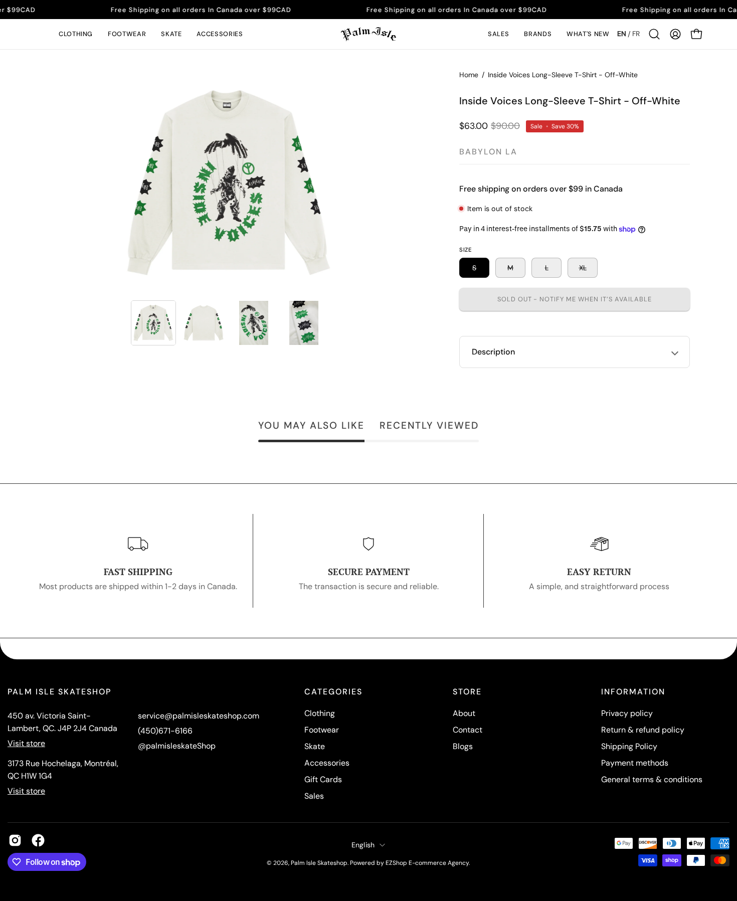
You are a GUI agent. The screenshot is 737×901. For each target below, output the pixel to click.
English (363, 844)
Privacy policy (627, 713)
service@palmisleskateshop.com (198, 715)
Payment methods (634, 763)
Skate (314, 746)
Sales (314, 796)
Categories (333, 692)
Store (467, 692)
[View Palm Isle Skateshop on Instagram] (15, 840)
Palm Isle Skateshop (319, 863)
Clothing (319, 713)
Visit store (26, 743)
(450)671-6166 (165, 731)
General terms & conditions (651, 779)
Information (633, 692)
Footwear (321, 730)
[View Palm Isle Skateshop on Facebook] (38, 840)
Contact (467, 730)
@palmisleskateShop (177, 746)
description (493, 351)
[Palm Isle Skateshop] (368, 34)
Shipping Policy (629, 746)
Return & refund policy (642, 730)
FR (636, 33)
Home (468, 74)
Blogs (463, 746)
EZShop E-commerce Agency (427, 863)
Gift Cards (323, 779)
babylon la (488, 151)
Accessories (326, 763)
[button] (75, 34)
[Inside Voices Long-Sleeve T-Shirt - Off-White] (153, 322)
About (464, 713)
